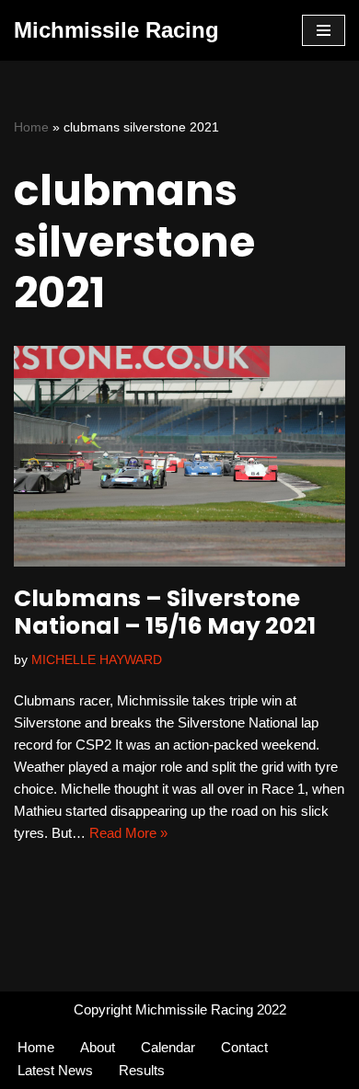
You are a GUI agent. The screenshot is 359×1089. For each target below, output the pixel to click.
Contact (244, 1047)
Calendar (168, 1047)
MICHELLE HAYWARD (96, 660)
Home (31, 127)
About (97, 1047)
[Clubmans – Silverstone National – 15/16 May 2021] (179, 456)
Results (142, 1070)
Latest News (55, 1070)
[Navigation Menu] (323, 30)
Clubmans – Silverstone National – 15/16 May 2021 (165, 612)
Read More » (128, 833)
